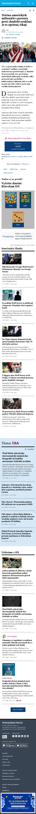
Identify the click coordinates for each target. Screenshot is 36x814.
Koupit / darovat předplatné (10, 784)
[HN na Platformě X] (13, 736)
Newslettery (5, 790)
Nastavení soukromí (8, 776)
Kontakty (5, 753)
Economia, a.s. (14, 725)
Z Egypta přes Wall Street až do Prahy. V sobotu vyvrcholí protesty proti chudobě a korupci (17, 378)
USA (15, 443)
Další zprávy (18, 709)
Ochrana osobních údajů (9, 770)
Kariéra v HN (6, 762)
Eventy (4, 787)
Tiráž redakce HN (7, 756)
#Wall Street (14, 169)
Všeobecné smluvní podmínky (11, 779)
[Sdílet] (30, 10)
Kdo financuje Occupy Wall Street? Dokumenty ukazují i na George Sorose (18, 269)
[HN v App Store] (22, 745)
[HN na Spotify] (25, 736)
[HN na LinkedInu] (22, 736)
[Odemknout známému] (33, 10)
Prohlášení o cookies (8, 773)
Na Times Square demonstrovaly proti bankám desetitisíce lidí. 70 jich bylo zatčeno (17, 342)
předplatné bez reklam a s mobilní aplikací (15, 156)
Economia (5, 759)
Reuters (30, 60)
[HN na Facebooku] (16, 736)
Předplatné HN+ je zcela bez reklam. (24, 245)
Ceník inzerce (6, 765)
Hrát (11, 206)
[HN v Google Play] (8, 745)
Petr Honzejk (12, 636)
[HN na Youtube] (28, 736)
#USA (5, 169)
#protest (23, 169)
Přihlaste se (25, 164)
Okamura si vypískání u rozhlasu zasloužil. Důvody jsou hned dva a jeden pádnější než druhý (17, 643)
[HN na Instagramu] (19, 736)
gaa (7, 30)
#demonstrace (8, 173)
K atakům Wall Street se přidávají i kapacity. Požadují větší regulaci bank (17, 305)
